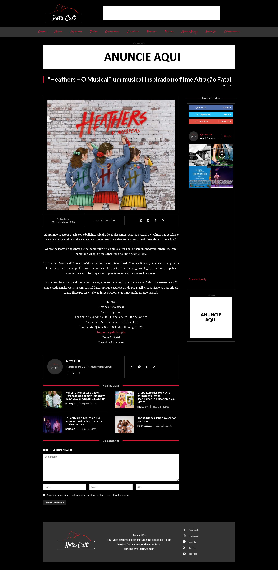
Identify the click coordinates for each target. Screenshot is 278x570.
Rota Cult (73, 361)
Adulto (227, 85)
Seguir (227, 114)
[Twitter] (163, 220)
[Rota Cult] (55, 367)
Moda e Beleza (144, 426)
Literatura (142, 407)
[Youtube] (184, 554)
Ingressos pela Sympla (111, 332)
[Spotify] (184, 542)
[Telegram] (148, 220)
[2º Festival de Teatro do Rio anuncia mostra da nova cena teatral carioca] (52, 424)
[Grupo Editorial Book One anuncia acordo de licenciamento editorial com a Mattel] (124, 399)
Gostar (227, 108)
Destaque (70, 404)
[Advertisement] (161, 13)
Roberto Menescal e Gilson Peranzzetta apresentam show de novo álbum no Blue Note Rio (85, 396)
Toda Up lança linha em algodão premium (156, 419)
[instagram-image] (200, 155)
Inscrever (226, 121)
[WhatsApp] (140, 220)
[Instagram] (73, 373)
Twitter (192, 548)
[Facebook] (155, 220)
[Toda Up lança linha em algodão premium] (124, 424)
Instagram (194, 536)
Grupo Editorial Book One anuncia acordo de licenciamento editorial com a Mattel (156, 397)
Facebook (193, 530)
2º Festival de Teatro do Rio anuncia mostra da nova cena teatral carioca (83, 421)
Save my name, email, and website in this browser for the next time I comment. (88, 495)
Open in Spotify (197, 279)
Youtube (193, 553)
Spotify (192, 542)
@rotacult (206, 134)
